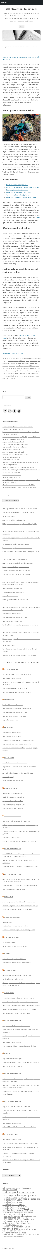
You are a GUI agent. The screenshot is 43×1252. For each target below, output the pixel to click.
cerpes (23, 1197)
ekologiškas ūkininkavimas (14, 1199)
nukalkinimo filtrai (10, 1221)
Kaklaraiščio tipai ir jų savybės (12, 475)
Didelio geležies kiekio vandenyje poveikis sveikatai (18, 740)
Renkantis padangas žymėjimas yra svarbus (16, 544)
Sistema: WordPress (8, 1248)
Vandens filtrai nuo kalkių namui (13, 705)
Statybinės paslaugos (11, 669)
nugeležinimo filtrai (26, 1219)
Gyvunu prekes (9, 993)
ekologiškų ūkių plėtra (12, 1202)
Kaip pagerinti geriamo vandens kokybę (15, 688)
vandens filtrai (10, 1228)
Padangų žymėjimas (9, 516)
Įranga (24, 358)
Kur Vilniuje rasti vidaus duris (11, 477)
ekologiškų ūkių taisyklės (13, 1208)
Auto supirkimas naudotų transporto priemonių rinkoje (20, 509)
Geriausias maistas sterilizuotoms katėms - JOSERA (18, 998)
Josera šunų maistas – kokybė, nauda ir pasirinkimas (19, 902)
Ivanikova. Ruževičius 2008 (10, 1212)
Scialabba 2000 (25, 1223)
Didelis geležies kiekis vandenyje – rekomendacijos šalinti (20, 866)
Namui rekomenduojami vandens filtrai (15, 763)
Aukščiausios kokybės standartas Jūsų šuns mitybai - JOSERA (21, 1006)
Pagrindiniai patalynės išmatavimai (13, 797)
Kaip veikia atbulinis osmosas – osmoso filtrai (16, 963)
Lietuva (22, 1214)
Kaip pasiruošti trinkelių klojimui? (13, 1059)
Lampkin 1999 (15, 1214)
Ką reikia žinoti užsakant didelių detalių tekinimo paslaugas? (21, 1062)
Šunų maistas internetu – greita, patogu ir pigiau (17, 909)
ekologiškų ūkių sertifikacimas (16, 1206)
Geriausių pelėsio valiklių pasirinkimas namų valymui (19, 930)
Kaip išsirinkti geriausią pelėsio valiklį (14, 889)
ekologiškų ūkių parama (13, 1200)
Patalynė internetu (10, 788)
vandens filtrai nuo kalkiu (13, 1231)
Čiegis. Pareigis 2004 (33, 1234)
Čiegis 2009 (21, 1236)
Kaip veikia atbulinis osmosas (12, 614)
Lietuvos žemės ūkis (11, 1218)
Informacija (17, 358)
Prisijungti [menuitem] (4, 2)
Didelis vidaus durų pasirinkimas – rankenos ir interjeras (20, 885)
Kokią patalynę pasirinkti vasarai (12, 793)
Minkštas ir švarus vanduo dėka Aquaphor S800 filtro (19, 485)
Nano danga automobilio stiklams (13, 592)
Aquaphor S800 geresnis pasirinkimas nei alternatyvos (19, 487)
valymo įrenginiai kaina (28, 373)
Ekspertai (7, 1053)
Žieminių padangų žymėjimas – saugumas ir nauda (18, 512)
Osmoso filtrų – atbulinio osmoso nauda (15, 454)
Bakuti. (4, 1197)
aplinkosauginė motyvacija (21, 1188)
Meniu (21, 26)
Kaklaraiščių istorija (8, 777)
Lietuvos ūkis (30, 1216)
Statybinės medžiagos (11, 1134)
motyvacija (24, 1218)
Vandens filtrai (9, 699)
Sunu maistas (8, 897)
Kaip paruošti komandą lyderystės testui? (15, 444)
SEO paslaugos (9, 758)
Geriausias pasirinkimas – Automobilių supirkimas (18, 427)
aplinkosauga (7, 1188)
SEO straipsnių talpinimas (21, 9)
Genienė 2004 (9, 1210)
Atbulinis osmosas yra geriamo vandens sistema (17, 709)
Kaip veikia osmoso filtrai (10, 596)
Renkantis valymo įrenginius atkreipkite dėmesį (22, 187)
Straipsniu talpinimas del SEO (13, 353)
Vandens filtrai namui (9, 942)
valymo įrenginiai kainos (24, 376)
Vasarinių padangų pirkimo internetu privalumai (17, 548)
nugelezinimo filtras (10, 1219)
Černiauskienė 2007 (22, 1234)
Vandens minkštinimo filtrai (11, 457)
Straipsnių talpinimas (11, 937)
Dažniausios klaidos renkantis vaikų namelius (16, 571)
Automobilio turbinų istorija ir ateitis (14, 520)
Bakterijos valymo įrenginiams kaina (18, 192)
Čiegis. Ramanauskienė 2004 (10, 1236)
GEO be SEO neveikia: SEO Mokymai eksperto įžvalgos (19, 841)
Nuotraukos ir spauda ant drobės (13, 429)
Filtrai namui (8, 727)
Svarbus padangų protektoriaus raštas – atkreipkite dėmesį (21, 552)
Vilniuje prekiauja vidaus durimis (12, 1139)
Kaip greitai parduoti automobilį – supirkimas (16, 821)
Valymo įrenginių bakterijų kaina (17, 195)
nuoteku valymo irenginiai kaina (25, 366)
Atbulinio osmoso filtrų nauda (12, 736)
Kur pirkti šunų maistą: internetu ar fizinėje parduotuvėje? (20, 906)
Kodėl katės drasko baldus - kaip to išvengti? (16, 1013)
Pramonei (37, 358)
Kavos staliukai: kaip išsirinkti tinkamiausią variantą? (19, 467)
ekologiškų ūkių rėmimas (14, 1204)
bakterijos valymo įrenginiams (20, 1195)
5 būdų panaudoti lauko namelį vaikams (15, 559)
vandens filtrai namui (27, 1229)
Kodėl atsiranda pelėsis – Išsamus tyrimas (15, 926)
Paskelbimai (30, 358)
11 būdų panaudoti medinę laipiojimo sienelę (16, 574)
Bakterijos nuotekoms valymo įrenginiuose (21, 197)
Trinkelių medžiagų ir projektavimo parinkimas (17, 674)
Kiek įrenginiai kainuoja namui (17, 190)
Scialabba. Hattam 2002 (11, 1223)
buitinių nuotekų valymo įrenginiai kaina (23, 363)
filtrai (26, 1208)
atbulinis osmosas (10, 1189)
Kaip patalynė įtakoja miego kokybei (14, 805)
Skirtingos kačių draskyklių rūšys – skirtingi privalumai (19, 1009)
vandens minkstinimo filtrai (15, 1232)
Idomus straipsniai (10, 970)
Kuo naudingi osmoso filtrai (11, 449)
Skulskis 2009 (18, 1225)
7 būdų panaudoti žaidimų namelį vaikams (16, 567)
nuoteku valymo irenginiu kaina (30, 368)
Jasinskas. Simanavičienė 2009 (25, 1212)
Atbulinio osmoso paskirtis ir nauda (13, 452)
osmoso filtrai (22, 1221)
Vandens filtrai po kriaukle (11, 460)
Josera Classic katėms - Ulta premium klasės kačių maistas (20, 1002)
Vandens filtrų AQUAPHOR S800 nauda (15, 946)
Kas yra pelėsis (7, 922)
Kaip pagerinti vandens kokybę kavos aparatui (17, 744)
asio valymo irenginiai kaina (16, 361)
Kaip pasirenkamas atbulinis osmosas (14, 716)
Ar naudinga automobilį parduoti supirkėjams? (17, 975)
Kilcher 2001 (7, 1214)
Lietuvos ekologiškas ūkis (14, 1216)
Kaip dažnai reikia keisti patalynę (13, 808)
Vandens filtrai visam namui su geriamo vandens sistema (20, 625)
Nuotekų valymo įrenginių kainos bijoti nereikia (21, 58)
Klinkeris (7, 953)
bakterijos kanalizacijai (18, 1192)
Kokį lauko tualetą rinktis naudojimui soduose (17, 692)
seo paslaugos (9, 1225)
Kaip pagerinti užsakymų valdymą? (13, 442)
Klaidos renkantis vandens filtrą (12, 588)
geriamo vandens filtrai (24, 1210)
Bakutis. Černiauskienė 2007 (13, 1197)
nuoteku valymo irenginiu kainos (13, 371)
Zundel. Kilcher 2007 (10, 1234)
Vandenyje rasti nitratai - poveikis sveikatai (16, 600)
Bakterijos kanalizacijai (12, 917)
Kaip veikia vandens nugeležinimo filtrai (15, 617)
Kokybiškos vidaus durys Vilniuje (13, 781)
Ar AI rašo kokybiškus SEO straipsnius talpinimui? (18, 773)
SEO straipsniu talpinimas (12, 816)
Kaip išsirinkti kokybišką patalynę (13, 801)
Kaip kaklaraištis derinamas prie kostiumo (15, 447)
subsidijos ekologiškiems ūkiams (17, 1226)
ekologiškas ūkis (33, 1199)
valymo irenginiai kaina (13, 373)
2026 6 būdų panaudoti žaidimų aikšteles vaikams (18, 563)
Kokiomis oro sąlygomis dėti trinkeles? (14, 959)
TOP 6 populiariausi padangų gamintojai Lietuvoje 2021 (20, 524)
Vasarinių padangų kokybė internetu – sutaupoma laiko (20, 655)
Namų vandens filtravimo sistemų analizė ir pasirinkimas (20, 1143)
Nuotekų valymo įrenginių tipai (17, 185)
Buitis (12, 358)
